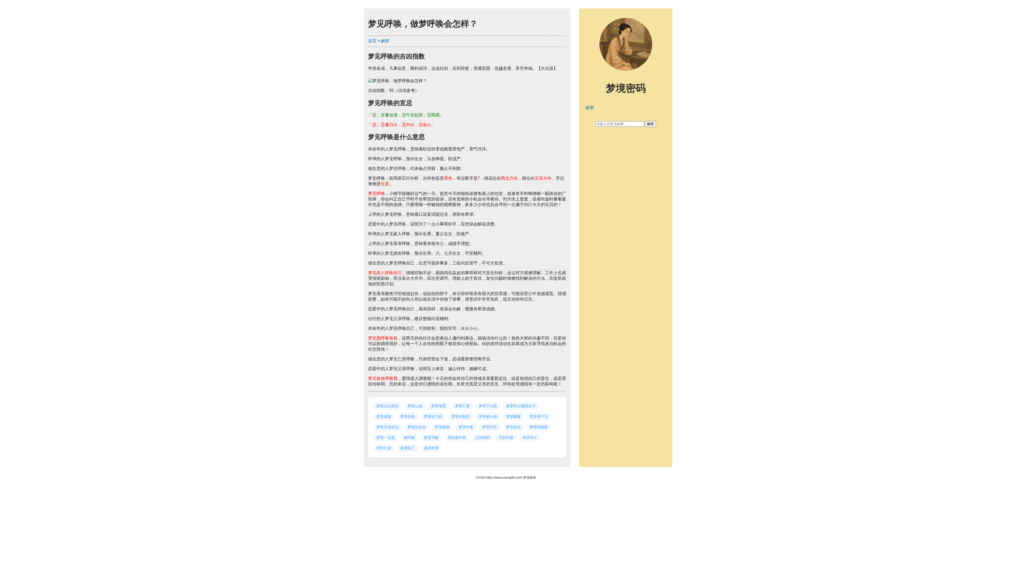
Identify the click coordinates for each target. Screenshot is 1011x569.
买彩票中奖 (457, 437)
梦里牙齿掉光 (387, 427)
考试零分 (529, 437)
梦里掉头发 (417, 427)
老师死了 (407, 448)
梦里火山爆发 (387, 406)
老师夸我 (431, 448)
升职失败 (506, 437)
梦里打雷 (462, 406)
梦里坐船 (407, 416)
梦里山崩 (415, 406)
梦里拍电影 (539, 427)
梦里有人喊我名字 (521, 406)
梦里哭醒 (431, 437)
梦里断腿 (513, 416)
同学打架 (383, 448)
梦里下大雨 (488, 406)
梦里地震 (438, 406)
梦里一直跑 (385, 437)
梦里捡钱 (442, 427)
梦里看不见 (539, 416)
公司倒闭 (482, 437)
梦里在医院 (460, 416)
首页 (372, 41)
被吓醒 (409, 437)
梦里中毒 (466, 427)
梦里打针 (489, 427)
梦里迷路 (383, 416)
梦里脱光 (513, 427)
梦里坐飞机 (433, 416)
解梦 (385, 41)
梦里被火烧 (488, 416)
